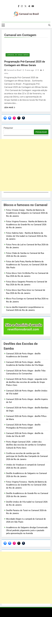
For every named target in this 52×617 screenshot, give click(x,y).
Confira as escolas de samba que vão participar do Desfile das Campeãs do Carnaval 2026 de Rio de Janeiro (27, 456)
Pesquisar (8, 128)
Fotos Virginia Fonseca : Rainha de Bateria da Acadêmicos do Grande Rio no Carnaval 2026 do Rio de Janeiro (26, 224)
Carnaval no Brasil (14, 70)
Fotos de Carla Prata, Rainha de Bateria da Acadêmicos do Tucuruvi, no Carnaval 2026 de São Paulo (26, 264)
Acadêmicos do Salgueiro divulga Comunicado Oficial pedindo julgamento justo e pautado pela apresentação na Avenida (27, 530)
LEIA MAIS (8, 107)
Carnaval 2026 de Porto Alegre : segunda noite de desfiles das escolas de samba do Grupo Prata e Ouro (26, 382)
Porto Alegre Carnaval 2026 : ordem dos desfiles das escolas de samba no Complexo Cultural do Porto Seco (26, 445)
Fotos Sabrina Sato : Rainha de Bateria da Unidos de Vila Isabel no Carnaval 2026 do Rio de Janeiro (26, 236)
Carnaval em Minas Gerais (18, 55)
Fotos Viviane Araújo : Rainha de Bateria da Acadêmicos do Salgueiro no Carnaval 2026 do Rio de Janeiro (27, 213)
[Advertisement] (26, 165)
